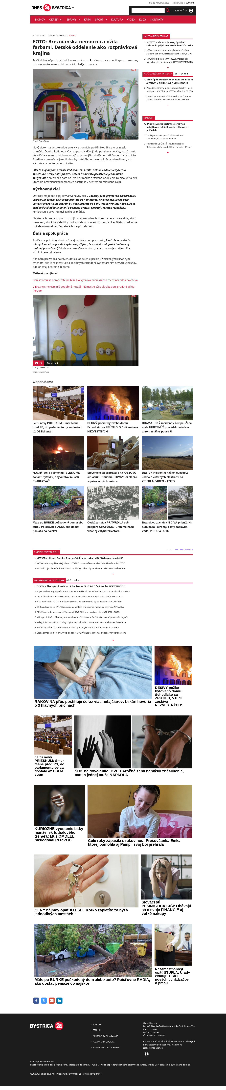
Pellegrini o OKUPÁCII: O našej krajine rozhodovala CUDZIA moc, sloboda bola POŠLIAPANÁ (81, 622)
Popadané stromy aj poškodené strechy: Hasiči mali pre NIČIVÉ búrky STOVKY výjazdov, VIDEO (169, 89)
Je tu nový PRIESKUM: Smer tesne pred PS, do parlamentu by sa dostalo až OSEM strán (79, 601)
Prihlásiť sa (181, 10)
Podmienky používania (105, 1035)
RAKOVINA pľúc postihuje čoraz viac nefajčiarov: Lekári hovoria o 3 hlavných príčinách (167, 127)
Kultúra (117, 19)
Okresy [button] (54, 19)
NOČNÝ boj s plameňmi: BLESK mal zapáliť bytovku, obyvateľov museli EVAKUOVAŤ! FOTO (169, 60)
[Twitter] (44, 1000)
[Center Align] (167, 10)
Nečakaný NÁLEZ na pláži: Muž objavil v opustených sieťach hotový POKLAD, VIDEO (78, 627)
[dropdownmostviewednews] (167, 68)
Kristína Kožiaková (56, 35)
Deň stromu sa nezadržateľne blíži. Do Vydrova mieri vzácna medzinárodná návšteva (85, 280)
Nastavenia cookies (103, 1041)
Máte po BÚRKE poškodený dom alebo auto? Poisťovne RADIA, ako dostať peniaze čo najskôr (82, 617)
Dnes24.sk (44, 141)
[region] (73, 8)
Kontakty (156, 19)
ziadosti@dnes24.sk (153, 1047)
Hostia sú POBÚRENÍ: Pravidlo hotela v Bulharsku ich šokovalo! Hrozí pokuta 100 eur (168, 145)
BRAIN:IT (98, 1073)
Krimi (87, 19)
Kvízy (142, 19)
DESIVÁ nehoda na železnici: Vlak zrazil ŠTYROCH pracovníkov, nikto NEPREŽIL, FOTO (78, 612)
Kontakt (97, 1024)
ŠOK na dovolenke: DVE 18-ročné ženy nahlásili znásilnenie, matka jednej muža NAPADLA (80, 606)
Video (131, 19)
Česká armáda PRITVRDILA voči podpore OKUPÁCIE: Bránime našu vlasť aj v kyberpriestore (81, 632)
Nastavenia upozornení (105, 1047)
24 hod (184, 73)
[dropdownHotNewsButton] (167, 153)
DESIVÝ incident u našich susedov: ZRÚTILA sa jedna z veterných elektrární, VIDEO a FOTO (168, 98)
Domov (40, 19)
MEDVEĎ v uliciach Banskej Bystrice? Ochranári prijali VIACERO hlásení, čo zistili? (169, 44)
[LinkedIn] (59, 1000)
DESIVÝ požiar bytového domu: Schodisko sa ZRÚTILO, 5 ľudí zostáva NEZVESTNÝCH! (169, 81)
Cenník (96, 1030)
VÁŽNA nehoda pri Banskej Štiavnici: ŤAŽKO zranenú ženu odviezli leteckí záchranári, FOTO (169, 52)
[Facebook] (36, 1000)
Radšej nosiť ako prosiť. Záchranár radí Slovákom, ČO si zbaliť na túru (165, 137)
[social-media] (146, 1054)
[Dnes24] (61, 8)
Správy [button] (72, 19)
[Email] (51, 1000)
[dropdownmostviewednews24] (167, 105)
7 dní (175, 73)
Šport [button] (100, 19)
